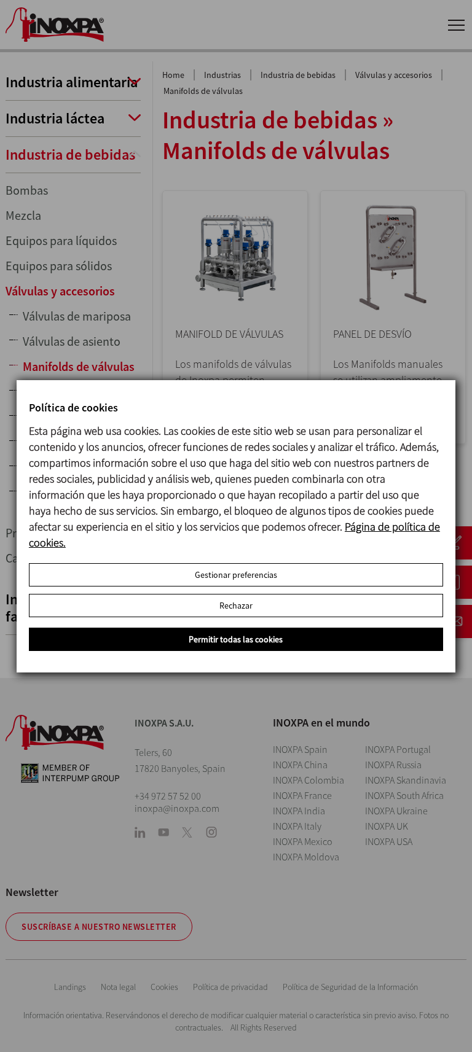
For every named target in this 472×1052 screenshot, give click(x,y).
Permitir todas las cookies (236, 639)
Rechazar (236, 605)
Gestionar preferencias (236, 574)
